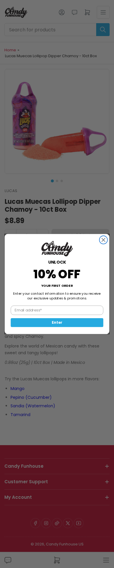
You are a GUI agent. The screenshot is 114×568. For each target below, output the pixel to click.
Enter (57, 322)
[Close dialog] (103, 240)
